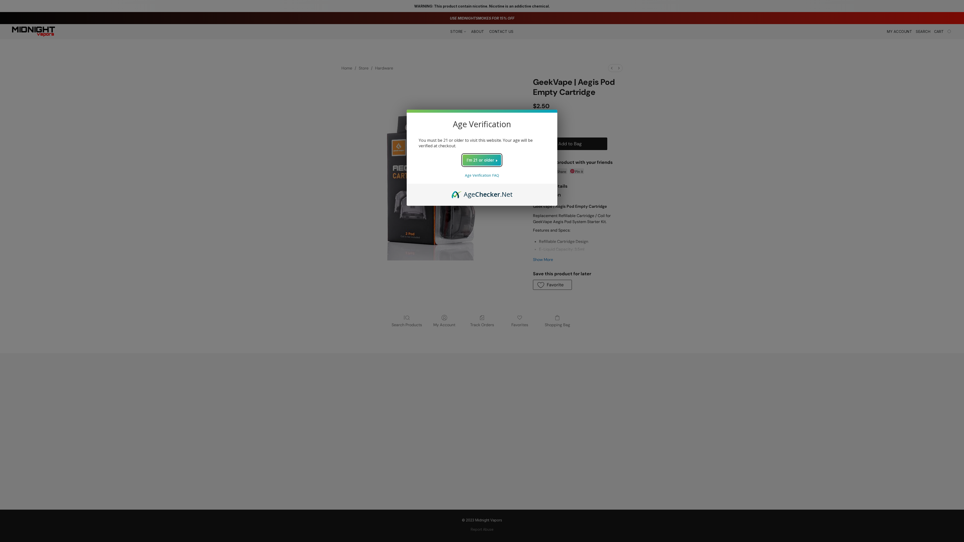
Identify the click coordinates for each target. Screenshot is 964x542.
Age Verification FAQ (482, 175)
